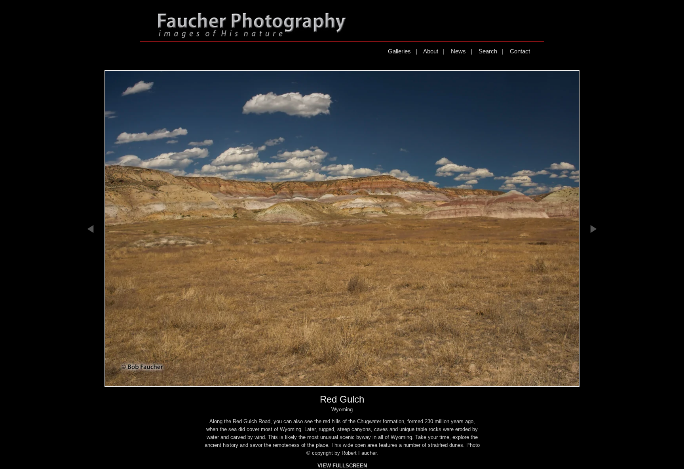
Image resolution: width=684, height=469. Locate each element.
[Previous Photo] (90, 274)
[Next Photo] (593, 274)
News (458, 51)
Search (488, 51)
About (430, 51)
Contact (520, 51)
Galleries (399, 51)
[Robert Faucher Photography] (252, 35)
